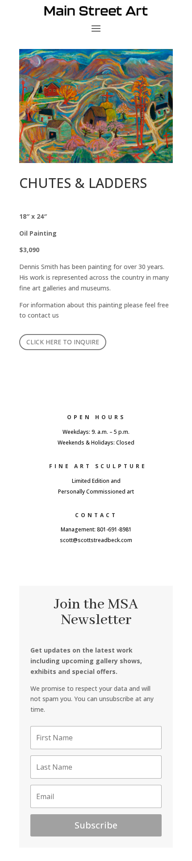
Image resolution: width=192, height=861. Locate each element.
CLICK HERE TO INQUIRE (62, 342)
